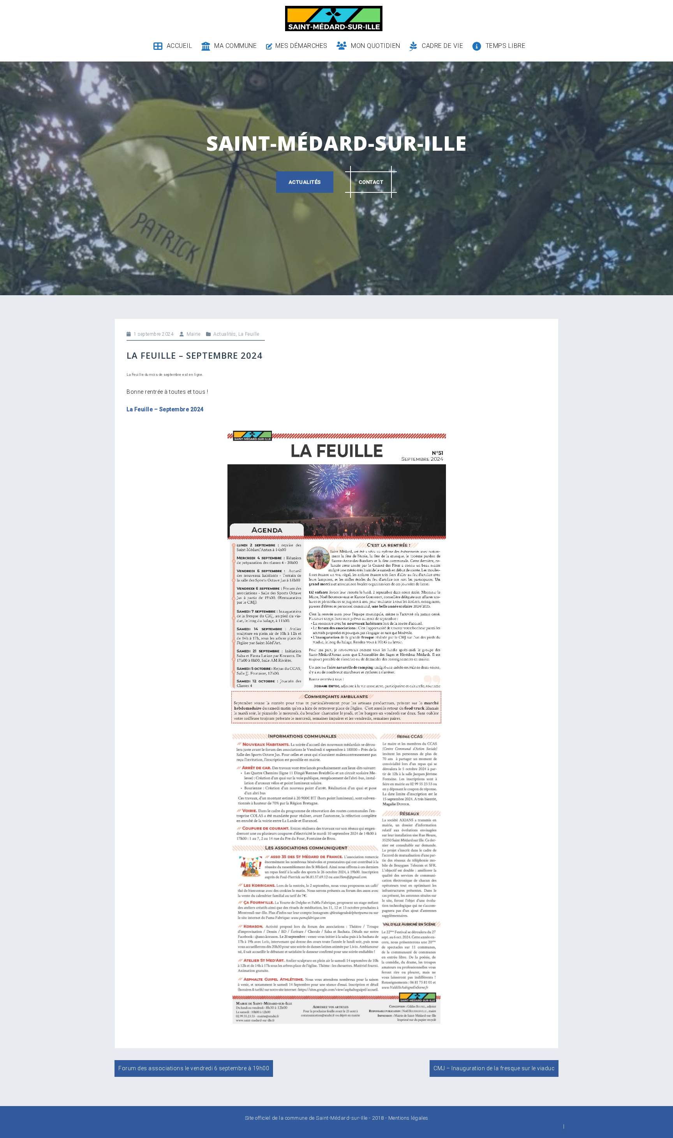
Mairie (193, 334)
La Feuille (248, 334)
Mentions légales (408, 1118)
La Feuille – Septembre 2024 (165, 409)
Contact (371, 182)
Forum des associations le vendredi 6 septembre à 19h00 (193, 1068)
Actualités (305, 182)
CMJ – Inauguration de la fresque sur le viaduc (494, 1068)
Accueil (179, 45)
